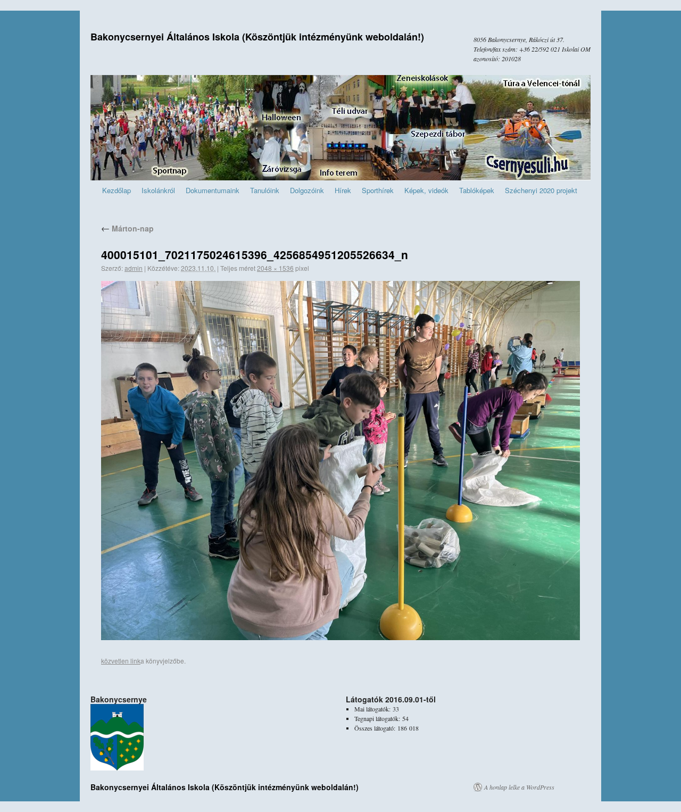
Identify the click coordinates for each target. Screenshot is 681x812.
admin (133, 267)
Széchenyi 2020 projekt (541, 190)
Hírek (343, 190)
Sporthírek (378, 190)
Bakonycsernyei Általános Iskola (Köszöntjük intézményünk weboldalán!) (257, 37)
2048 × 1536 (275, 267)
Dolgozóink (307, 190)
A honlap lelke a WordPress (519, 787)
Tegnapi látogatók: (378, 718)
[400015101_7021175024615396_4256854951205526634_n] (340, 460)
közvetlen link (120, 660)
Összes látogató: (375, 728)
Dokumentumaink (212, 190)
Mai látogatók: (373, 709)
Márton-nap (127, 228)
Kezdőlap (116, 190)
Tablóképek (476, 190)
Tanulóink (264, 190)
